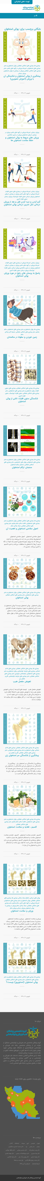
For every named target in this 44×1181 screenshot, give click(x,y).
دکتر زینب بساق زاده (34, 1150)
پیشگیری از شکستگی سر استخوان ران (22, 755)
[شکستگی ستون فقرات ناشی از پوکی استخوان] (22, 369)
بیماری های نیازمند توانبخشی (26, 671)
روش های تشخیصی (20, 462)
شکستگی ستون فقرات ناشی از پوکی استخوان (22, 400)
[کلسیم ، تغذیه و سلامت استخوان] (22, 800)
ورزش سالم (13, 908)
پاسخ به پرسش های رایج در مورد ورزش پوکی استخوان (22, 275)
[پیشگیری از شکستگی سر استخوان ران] (22, 728)
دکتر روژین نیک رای (24, 1157)
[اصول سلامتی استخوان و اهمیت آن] (22, 502)
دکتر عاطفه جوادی (10, 1150)
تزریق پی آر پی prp (25, 1164)
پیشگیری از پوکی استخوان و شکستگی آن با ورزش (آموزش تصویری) (22, 77)
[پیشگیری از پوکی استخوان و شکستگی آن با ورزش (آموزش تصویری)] (22, 47)
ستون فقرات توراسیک (15, 393)
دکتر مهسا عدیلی (35, 1157)
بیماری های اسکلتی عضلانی (25, 66)
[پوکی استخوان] (22, 573)
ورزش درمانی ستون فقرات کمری (19, 270)
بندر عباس (31, 1147)
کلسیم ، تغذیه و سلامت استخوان (22, 827)
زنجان (38, 1147)
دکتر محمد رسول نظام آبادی (32, 1160)
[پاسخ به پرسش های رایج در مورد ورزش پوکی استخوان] (22, 243)
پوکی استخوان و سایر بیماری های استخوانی (20, 329)
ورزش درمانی (22, 73)
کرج (28, 1143)
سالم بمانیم (15, 523)
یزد (26, 1147)
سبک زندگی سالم (16, 526)
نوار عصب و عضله (18, 1160)
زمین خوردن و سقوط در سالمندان (22, 337)
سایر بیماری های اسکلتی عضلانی (25, 332)
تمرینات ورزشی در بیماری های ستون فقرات (18, 191)
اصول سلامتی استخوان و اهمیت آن (22, 528)
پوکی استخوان (22, 597)
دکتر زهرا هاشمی (12, 1157)
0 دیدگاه (16, 93)
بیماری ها (37, 66)
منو (35, 16)
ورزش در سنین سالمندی (14, 135)
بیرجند (23, 1143)
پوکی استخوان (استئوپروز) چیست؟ (22, 982)
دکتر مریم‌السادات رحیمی (22, 1153)
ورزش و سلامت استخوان (22, 911)
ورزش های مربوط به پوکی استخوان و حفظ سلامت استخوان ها (22, 139)
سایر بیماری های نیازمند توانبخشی (19, 676)
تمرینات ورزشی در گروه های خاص (17, 68)
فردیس (33, 1143)
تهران (38, 1143)
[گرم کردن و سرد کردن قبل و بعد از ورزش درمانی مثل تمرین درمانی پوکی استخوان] (22, 172)
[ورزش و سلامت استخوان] (22, 879)
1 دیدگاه (16, 219)
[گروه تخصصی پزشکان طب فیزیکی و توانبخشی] (26, 8)
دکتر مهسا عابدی (9, 1153)
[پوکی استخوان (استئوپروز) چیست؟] (22, 958)
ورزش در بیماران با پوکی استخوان (14, 71)
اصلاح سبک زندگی (23, 898)
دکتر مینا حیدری (35, 1153)
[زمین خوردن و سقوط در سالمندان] (22, 310)
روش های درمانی (35, 898)
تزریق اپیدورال (36, 1164)
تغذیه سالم (22, 523)
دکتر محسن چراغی (22, 1150)
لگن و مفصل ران (13, 753)
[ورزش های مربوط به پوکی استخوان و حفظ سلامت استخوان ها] (22, 113)
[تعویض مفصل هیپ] (22, 649)
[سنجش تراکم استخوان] (22, 440)
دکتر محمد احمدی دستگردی (16, 1147)
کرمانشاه (17, 1143)
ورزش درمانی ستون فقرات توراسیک (23, 197)
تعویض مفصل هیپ (22, 681)
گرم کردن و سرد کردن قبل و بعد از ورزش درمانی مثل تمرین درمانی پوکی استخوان (22, 203)
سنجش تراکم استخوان (17, 465)
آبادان (11, 1143)
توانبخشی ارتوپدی (20, 674)
